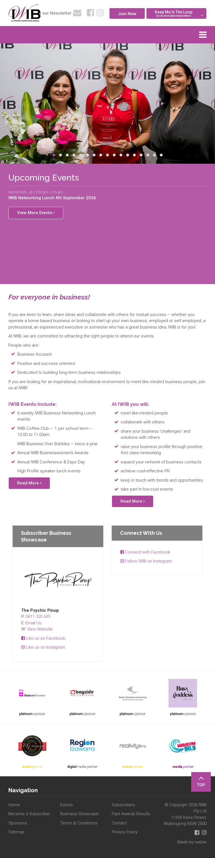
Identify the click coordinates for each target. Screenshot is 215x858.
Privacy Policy (124, 831)
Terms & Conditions (78, 823)
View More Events (35, 212)
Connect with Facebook (147, 552)
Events (66, 804)
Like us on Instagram (45, 647)
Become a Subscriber (29, 813)
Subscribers (123, 804)
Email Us (33, 622)
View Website (40, 629)
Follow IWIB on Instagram (148, 561)
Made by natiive (192, 842)
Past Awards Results (131, 813)
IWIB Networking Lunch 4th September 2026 (52, 197)
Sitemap (16, 831)
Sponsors (17, 823)
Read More (28, 483)
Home (14, 804)
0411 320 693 (38, 616)
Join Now (127, 13)
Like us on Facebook (45, 638)
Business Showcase (79, 813)
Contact (119, 823)
